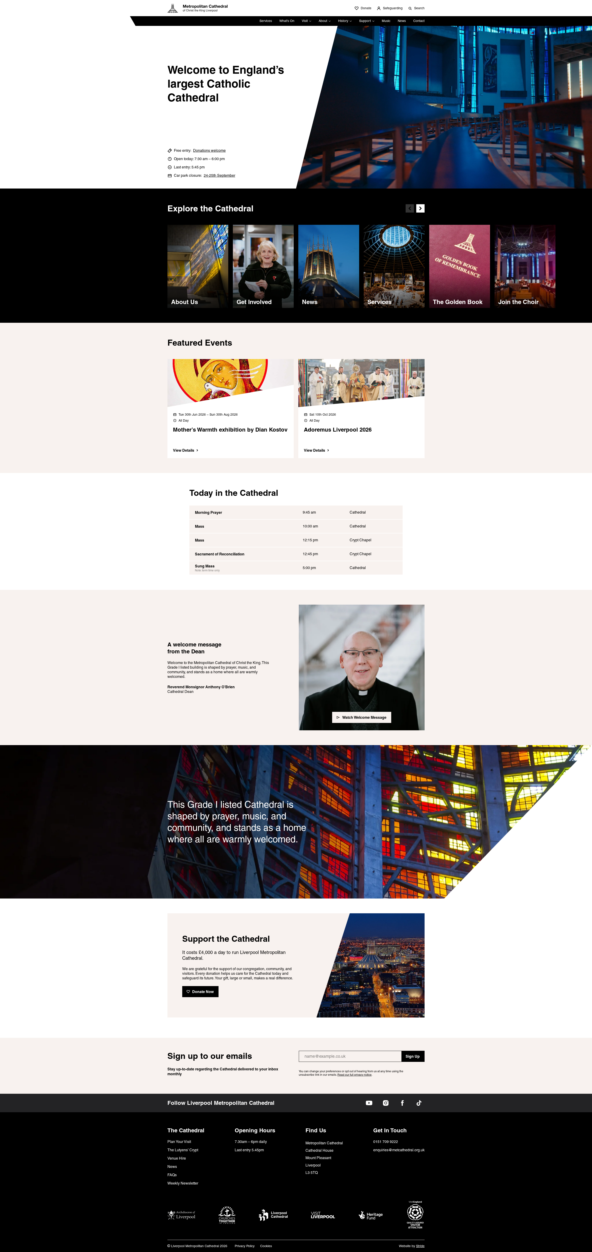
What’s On (286, 21)
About (323, 21)
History (343, 21)
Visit (305, 21)
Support (365, 21)
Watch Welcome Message (364, 717)
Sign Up (413, 1056)
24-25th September (219, 175)
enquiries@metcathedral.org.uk (399, 1150)
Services (265, 21)
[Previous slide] (410, 208)
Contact (419, 21)
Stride (420, 1246)
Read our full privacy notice (354, 1074)
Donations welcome (209, 150)
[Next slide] (420, 208)
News (402, 21)
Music (386, 21)
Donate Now (203, 991)
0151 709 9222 (385, 1141)
